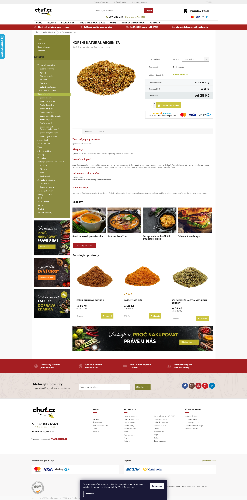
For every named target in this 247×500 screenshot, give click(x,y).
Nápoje (40, 205)
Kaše (42, 173)
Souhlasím (157, 486)
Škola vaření (97, 422)
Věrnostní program (101, 2)
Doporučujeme (43, 47)
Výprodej (41, 51)
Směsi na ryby (46, 109)
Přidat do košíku (170, 106)
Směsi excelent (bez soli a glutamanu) (49, 128)
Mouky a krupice (44, 195)
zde (132, 487)
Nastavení (90, 493)
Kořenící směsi (43, 94)
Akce (39, 40)
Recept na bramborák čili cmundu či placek (156, 237)
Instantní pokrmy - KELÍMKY (50, 162)
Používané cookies (192, 428)
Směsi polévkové (47, 112)
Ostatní (40, 209)
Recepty (96, 419)
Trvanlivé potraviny (46, 65)
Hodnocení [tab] (89, 131)
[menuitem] (39, 23)
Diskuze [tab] (101, 131)
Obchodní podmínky (192, 422)
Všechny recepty (84, 245)
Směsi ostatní (46, 123)
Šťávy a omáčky (47, 76)
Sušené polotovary (48, 87)
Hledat (149, 11)
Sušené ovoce (43, 202)
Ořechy (40, 198)
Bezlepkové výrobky (46, 180)
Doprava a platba (191, 419)
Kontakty (96, 432)
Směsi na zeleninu (48, 101)
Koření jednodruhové (46, 91)
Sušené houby (43, 140)
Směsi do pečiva (47, 105)
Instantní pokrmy (47, 187)
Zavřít (159, 125)
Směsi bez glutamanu (49, 133)
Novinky (41, 43)
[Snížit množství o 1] (154, 106)
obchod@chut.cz (44, 431)
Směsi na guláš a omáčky (51, 116)
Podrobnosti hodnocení (102, 47)
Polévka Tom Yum (117, 236)
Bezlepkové (45, 176)
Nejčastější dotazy (120, 2)
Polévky (43, 80)
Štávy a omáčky (44, 151)
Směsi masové (46, 98)
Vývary (43, 72)
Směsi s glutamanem (49, 136)
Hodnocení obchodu (139, 2)
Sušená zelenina (47, 69)
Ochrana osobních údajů (194, 425)
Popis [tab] (77, 131)
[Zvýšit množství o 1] (154, 103)
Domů (95, 416)
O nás (95, 428)
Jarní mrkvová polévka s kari (88, 236)
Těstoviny (44, 83)
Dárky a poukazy (44, 213)
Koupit (109, 316)
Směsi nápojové (47, 120)
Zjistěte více (206, 461)
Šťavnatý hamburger (189, 236)
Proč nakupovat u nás (101, 425)
